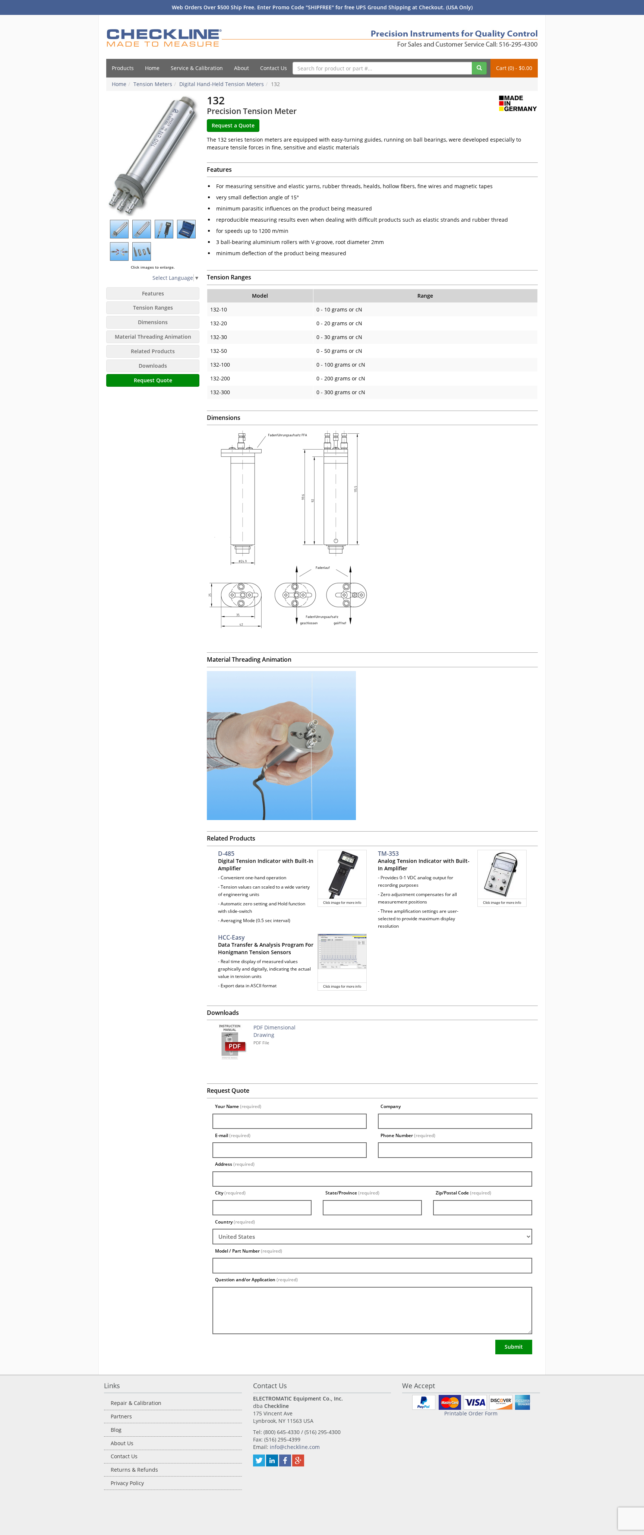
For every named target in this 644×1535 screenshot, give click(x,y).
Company (391, 1106)
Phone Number (408, 1135)
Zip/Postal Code (463, 1193)
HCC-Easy (231, 937)
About (241, 68)
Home (152, 68)
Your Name (238, 1106)
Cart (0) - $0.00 (514, 68)
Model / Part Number (248, 1251)
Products (123, 68)
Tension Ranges (153, 307)
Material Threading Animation (153, 336)
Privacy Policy (127, 1483)
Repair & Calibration (136, 1402)
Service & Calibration (197, 68)
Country (235, 1222)
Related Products (153, 351)
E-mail (232, 1135)
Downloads (153, 365)
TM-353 (388, 853)
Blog (116, 1429)
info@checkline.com (295, 1446)
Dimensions (153, 322)
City (230, 1193)
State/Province (352, 1193)
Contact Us (273, 68)
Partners (121, 1416)
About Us (122, 1443)
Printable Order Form (471, 1413)
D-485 (226, 853)
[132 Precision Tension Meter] (152, 155)
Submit (514, 1346)
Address (235, 1164)
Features (153, 293)
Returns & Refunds (134, 1469)
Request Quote (153, 380)
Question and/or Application (256, 1279)
